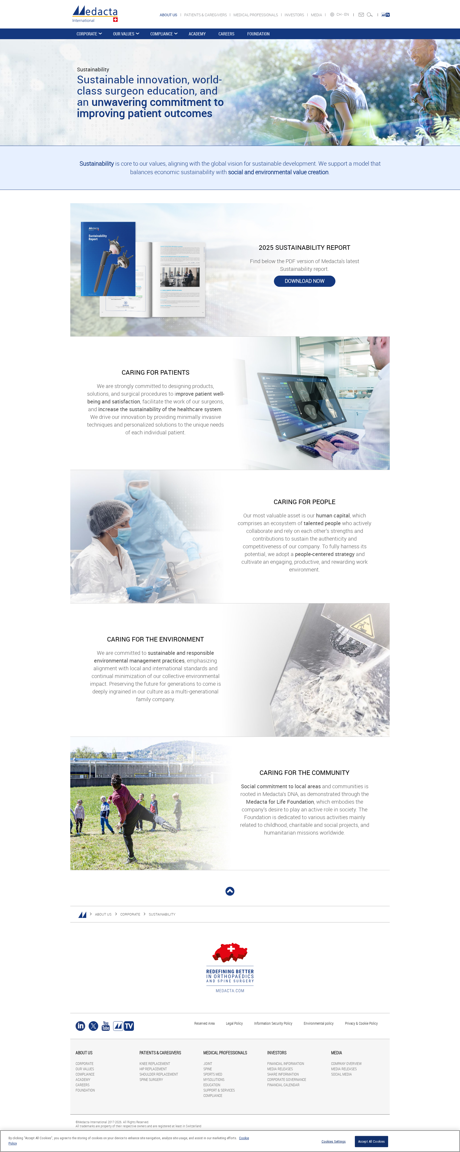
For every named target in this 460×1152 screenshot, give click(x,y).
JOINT (207, 1063)
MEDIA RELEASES (280, 1068)
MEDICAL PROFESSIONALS (256, 14)
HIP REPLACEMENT (153, 1068)
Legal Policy (234, 1023)
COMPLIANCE (161, 34)
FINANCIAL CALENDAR (283, 1084)
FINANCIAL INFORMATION (285, 1063)
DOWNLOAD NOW (305, 280)
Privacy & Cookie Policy (361, 1023)
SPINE (207, 1068)
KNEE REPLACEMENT (154, 1063)
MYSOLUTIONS (213, 1079)
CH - (340, 14)
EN (347, 14)
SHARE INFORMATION (283, 1074)
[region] (230, 1141)
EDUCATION (211, 1084)
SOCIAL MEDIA (341, 1074)
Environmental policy (319, 1023)
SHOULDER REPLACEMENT (158, 1074)
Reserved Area (204, 1023)
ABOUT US (103, 914)
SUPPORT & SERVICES (219, 1090)
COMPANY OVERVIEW (346, 1063)
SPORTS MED (212, 1074)
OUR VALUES (123, 34)
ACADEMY (197, 34)
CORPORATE (87, 34)
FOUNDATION (258, 34)
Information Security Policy (273, 1023)
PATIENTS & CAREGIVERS (206, 14)
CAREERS (227, 34)
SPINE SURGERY (151, 1079)
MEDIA (317, 14)
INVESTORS (295, 14)
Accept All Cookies (371, 1141)
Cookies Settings (334, 1141)
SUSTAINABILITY (162, 914)
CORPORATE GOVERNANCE (286, 1079)
